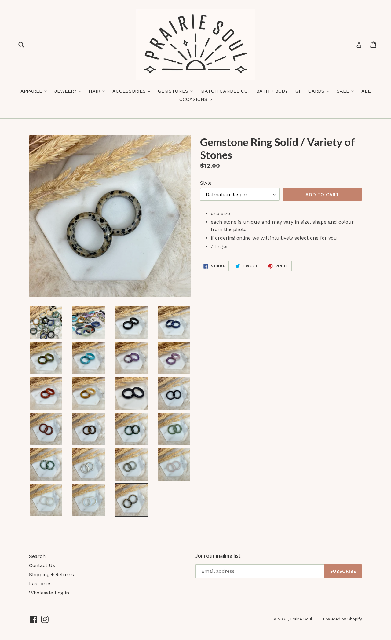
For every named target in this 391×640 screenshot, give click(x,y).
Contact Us (42, 565)
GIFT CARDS (313, 91)
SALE (347, 91)
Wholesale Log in (49, 593)
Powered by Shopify (342, 619)
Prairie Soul (301, 619)
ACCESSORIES (132, 91)
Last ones (40, 584)
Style (206, 183)
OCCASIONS (197, 99)
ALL (366, 91)
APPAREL (35, 91)
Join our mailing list (218, 556)
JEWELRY (69, 91)
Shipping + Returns (51, 574)
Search (37, 556)
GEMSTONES (177, 91)
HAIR (98, 91)
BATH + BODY (272, 91)
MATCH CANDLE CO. (224, 91)
